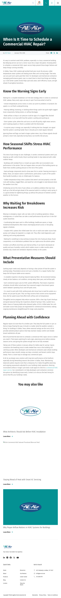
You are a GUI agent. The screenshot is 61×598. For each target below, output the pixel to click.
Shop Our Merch (22, 583)
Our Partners (23, 573)
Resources (22, 570)
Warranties (35, 595)
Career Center (23, 576)
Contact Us (23, 580)
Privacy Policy (42, 595)
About (4, 573)
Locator (5, 583)
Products (5, 576)
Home (4, 570)
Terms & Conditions (52, 595)
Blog (4, 580)
